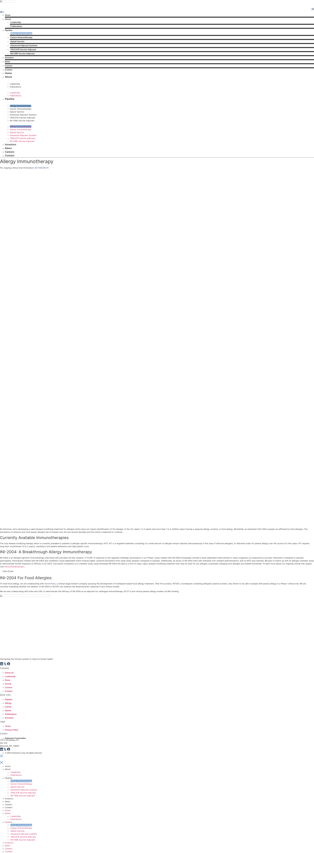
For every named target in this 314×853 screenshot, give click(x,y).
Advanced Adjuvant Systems (23, 45)
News (7, 62)
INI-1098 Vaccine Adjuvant (22, 54)
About (8, 19)
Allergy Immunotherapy (21, 33)
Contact (8, 70)
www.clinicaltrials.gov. (14, 566)
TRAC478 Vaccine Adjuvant (23, 50)
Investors (9, 58)
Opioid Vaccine (17, 41)
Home (7, 15)
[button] (157, 12)
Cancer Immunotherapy (21, 37)
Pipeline (8, 30)
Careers (8, 66)
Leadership (15, 22)
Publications (16, 26)
